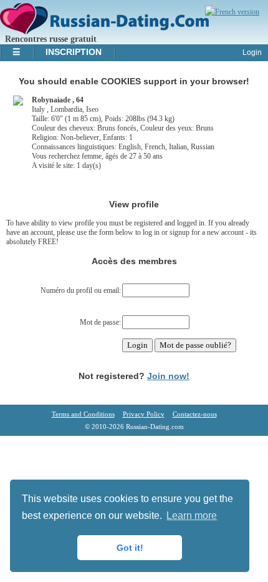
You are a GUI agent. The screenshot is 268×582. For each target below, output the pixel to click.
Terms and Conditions (83, 414)
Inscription (73, 52)
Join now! (168, 376)
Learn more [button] (191, 515)
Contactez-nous (195, 414)
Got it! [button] (130, 548)
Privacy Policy (144, 414)
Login (252, 52)
